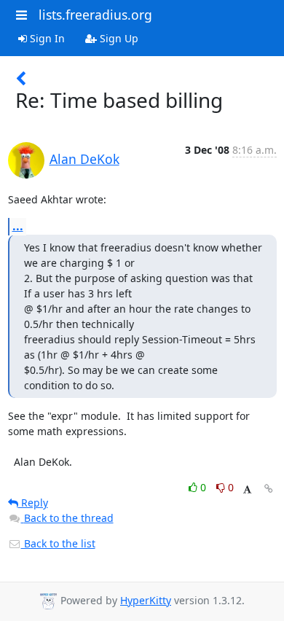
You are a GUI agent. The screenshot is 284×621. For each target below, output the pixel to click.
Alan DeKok (84, 159)
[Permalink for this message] (269, 489)
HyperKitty (145, 600)
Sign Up (117, 38)
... (17, 226)
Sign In (46, 38)
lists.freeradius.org (95, 14)
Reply (33, 502)
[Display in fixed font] (247, 489)
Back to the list (58, 543)
